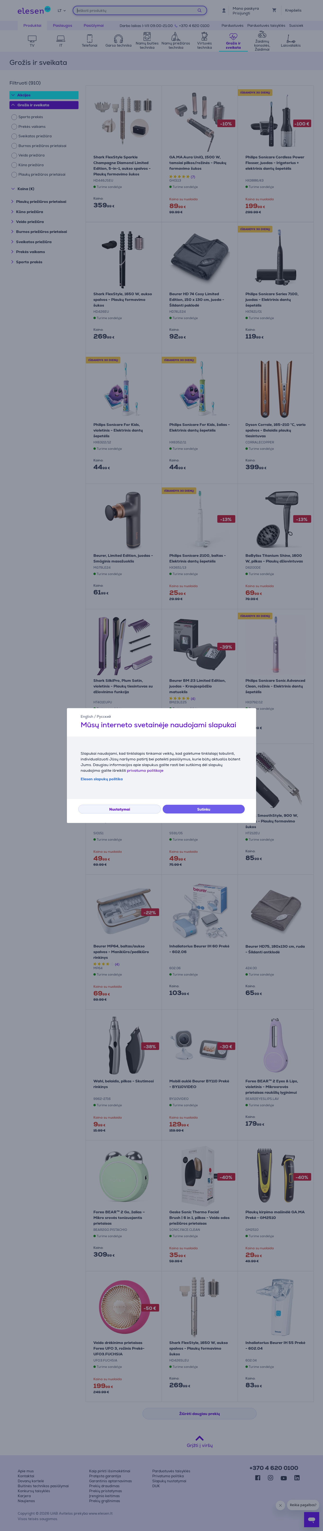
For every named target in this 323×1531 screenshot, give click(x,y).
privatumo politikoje (145, 770)
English (87, 716)
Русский (104, 716)
